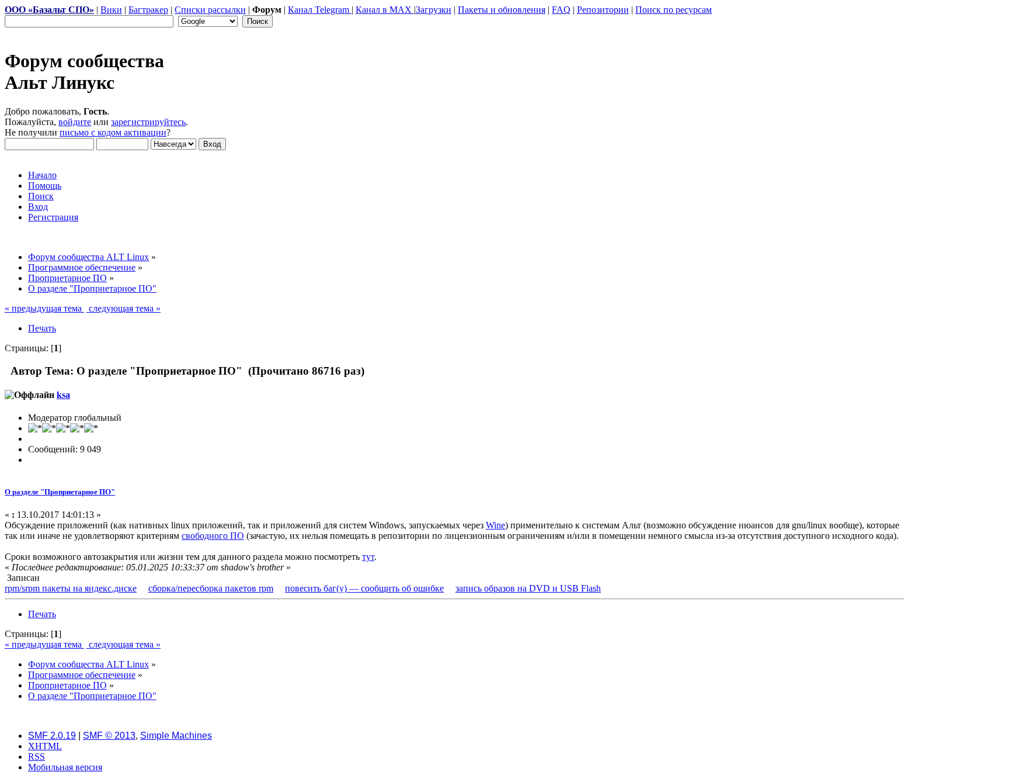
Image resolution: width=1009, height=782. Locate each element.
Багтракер (148, 10)
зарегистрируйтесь (148, 122)
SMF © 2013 (109, 736)
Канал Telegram (320, 10)
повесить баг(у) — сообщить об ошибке (364, 588)
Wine (495, 525)
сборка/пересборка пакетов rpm (210, 588)
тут (368, 557)
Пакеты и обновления (501, 10)
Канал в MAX (385, 10)
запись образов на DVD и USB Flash (528, 588)
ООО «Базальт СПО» (49, 10)
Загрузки (433, 10)
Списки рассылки (210, 10)
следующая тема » (123, 308)
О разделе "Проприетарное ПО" (60, 491)
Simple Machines (176, 736)
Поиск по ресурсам (673, 10)
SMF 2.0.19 (52, 736)
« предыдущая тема (44, 308)
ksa (63, 395)
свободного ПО (213, 536)
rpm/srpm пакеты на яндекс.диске (71, 588)
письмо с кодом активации (113, 132)
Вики (111, 10)
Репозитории (603, 10)
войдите (74, 122)
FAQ (561, 10)
